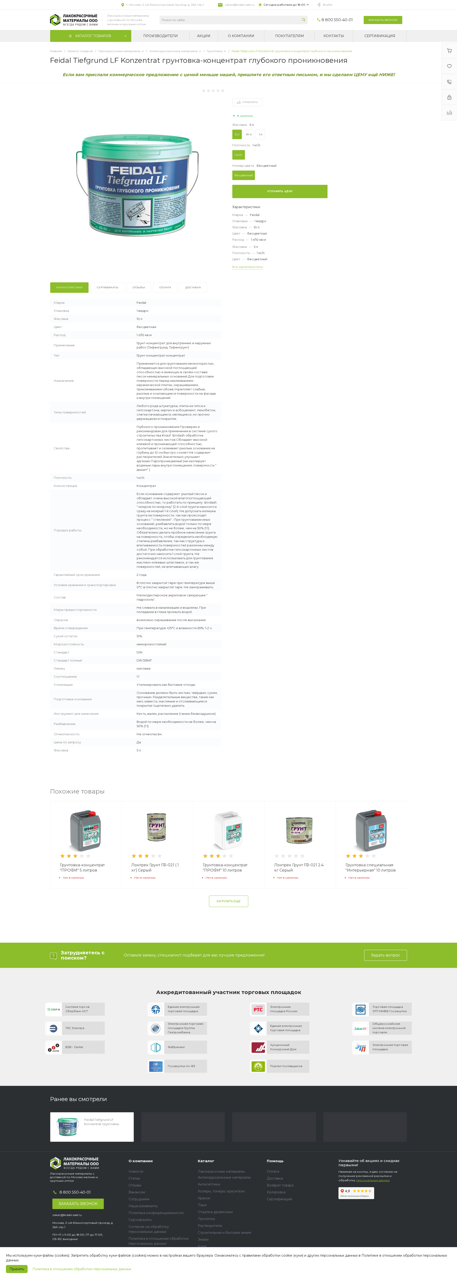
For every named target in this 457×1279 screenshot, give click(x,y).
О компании (141, 1161)
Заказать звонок (382, 20)
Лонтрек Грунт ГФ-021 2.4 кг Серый (298, 867)
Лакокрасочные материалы (221, 1171)
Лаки (202, 1205)
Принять (17, 1269)
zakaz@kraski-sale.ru (239, 4)
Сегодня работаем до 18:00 (284, 4)
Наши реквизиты (143, 1206)
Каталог (206, 1161)
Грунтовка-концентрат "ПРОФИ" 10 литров (225, 867)
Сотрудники (139, 1199)
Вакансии (137, 1192)
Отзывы (135, 1185)
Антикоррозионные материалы (224, 1177)
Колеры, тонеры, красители (221, 1191)
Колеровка (276, 1192)
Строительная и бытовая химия (224, 1232)
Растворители (210, 1226)
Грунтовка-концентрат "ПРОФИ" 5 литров (82, 867)
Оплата (273, 1171)
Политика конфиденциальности (156, 1213)
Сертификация (279, 1199)
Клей (202, 1246)
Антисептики (209, 1184)
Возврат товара (280, 1185)
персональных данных (373, 1180)
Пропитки (206, 1219)
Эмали (203, 1239)
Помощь (275, 1161)
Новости (136, 1171)
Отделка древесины (215, 1212)
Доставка (275, 1178)
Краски (204, 1198)
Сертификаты (140, 1220)
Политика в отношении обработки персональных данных (81, 1269)
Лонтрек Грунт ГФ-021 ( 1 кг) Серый (155, 867)
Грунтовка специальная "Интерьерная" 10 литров (371, 867)
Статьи (134, 1178)
